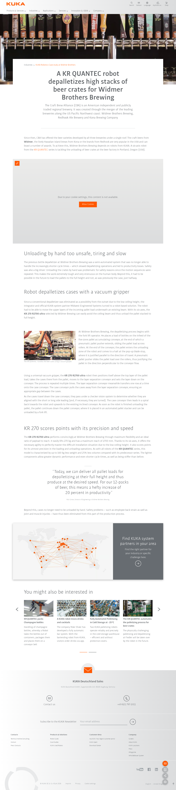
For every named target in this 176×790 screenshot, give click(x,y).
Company (97, 11)
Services (62, 11)
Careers (131, 739)
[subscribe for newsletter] (133, 722)
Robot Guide (54, 739)
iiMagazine (132, 752)
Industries (33, 11)
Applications (48, 11)
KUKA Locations (134, 746)
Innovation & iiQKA (79, 11)
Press (130, 749)
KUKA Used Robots (56, 746)
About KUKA (133, 742)
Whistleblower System (136, 756)
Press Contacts (16, 746)
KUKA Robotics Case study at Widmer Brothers (55, 65)
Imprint (68, 784)
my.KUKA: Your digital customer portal (102, 739)
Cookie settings (90, 784)
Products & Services (15, 11)
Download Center (95, 746)
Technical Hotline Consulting (20, 739)
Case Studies (54, 742)
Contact (13, 742)
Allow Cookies (88, 204)
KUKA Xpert (93, 742)
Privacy (77, 784)
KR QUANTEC (41, 149)
